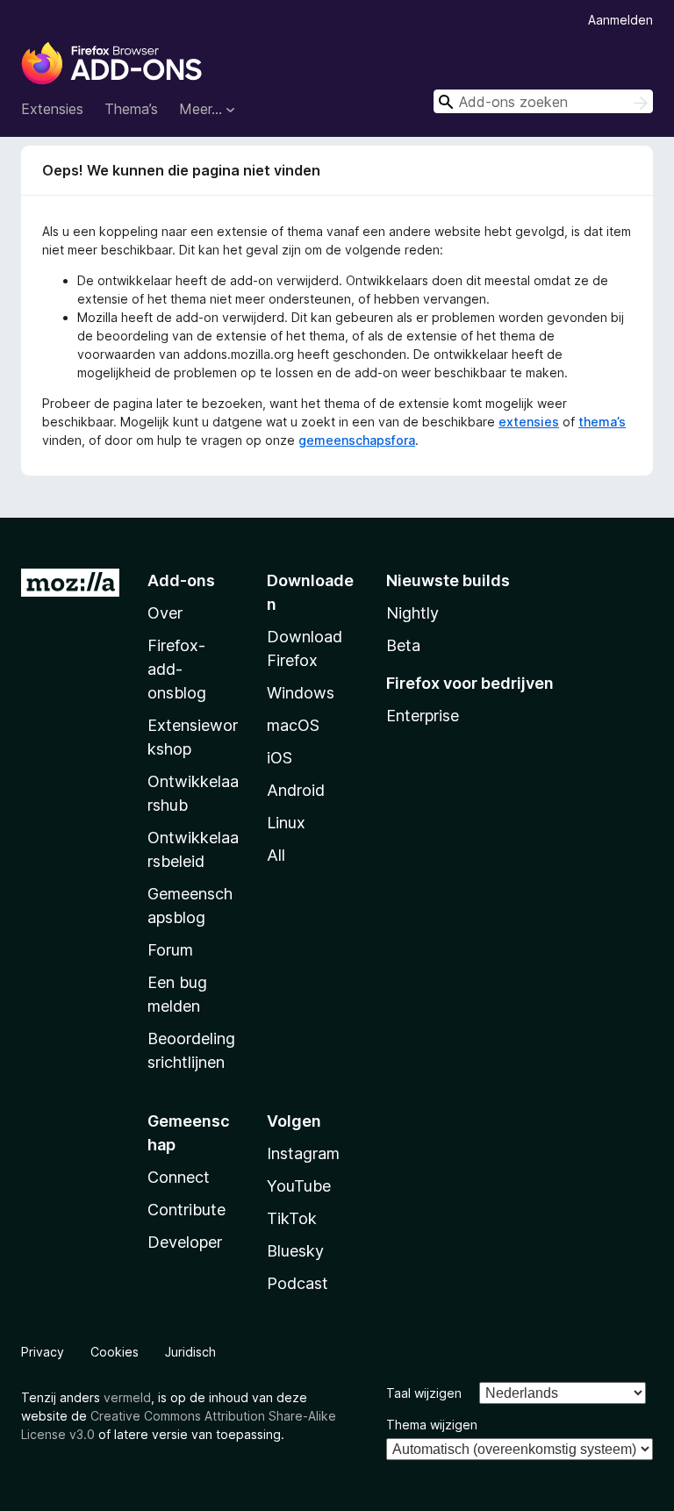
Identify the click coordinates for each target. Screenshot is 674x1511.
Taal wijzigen (424, 1393)
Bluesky (295, 1251)
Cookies (114, 1351)
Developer (184, 1242)
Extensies (52, 109)
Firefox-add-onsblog (176, 669)
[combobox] (543, 101)
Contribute (186, 1209)
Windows (300, 693)
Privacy (42, 1351)
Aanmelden (620, 19)
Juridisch (190, 1351)
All (276, 855)
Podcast (297, 1283)
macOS (293, 725)
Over (165, 613)
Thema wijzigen (431, 1424)
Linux (286, 822)
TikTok (292, 1218)
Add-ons (181, 580)
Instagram (303, 1153)
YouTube (299, 1186)
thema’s (602, 421)
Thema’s (131, 109)
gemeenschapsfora (356, 440)
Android (296, 790)
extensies (528, 421)
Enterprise (422, 715)
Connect (178, 1177)
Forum (170, 950)
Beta (403, 645)
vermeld (127, 1397)
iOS (279, 757)
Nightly (412, 613)
